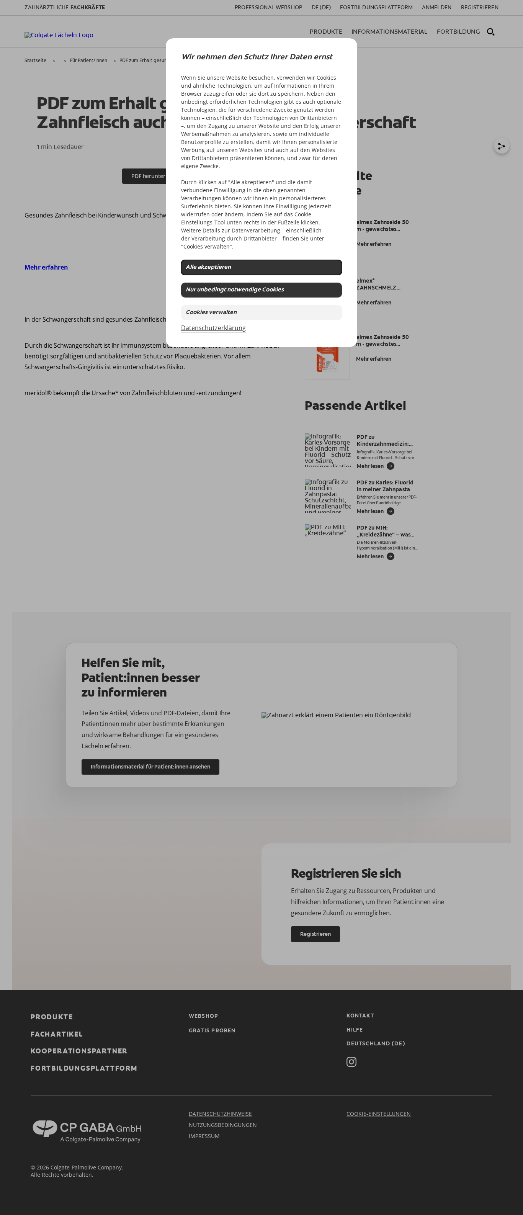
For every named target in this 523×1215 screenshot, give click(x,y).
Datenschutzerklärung (213, 328)
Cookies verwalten (211, 313)
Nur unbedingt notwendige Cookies (235, 290)
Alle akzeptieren (208, 267)
